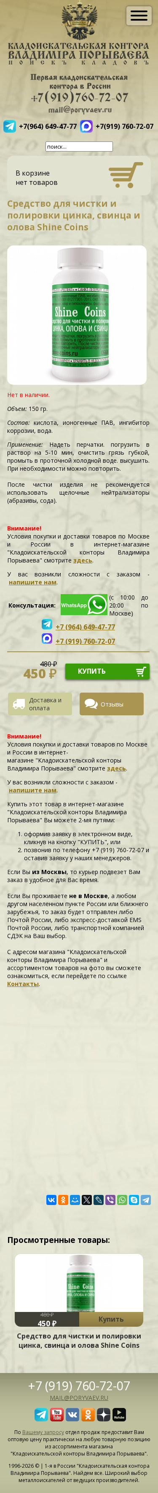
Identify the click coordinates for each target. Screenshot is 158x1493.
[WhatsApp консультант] (84, 613)
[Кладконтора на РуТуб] (119, 1419)
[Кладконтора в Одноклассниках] (88, 1419)
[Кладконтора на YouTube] (57, 1419)
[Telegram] (146, 1200)
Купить (111, 1319)
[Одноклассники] (63, 1200)
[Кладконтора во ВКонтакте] (72, 1419)
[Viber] (110, 1200)
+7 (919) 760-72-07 (79, 1385)
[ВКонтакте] (51, 1200)
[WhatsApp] (122, 1200)
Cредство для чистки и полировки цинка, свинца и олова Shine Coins (79, 1340)
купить (92, 671)
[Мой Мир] (75, 1200)
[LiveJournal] (99, 1200)
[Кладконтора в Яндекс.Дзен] (103, 1419)
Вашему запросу (43, 1432)
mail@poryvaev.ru (79, 1398)
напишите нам (32, 582)
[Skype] (134, 1200)
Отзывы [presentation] (112, 704)
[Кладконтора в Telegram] (41, 1419)
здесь (82, 560)
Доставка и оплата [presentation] (45, 704)
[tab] (43, 704)
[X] (87, 1200)
